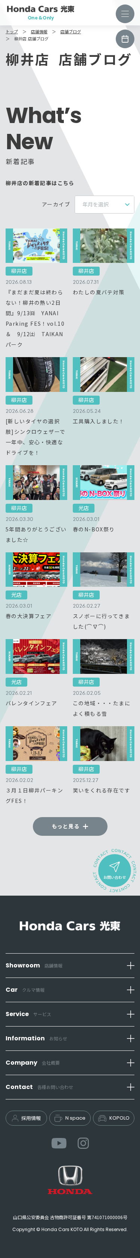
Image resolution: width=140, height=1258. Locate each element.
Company (33, 1062)
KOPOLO (119, 1118)
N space (75, 1118)
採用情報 (31, 1118)
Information (36, 1038)
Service (28, 1014)
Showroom (34, 965)
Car (25, 989)
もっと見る (66, 826)
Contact (39, 1087)
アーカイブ (56, 204)
